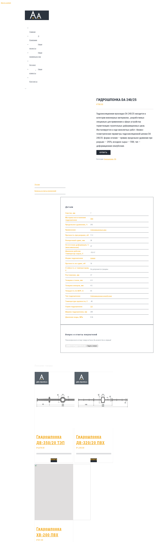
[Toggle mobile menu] (25, 88)
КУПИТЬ (54, 459)
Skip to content (6, 3)
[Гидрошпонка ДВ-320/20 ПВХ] (94, 400)
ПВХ (91, 219)
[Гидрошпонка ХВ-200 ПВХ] (54, 492)
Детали (37, 185)
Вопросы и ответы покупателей (45, 191)
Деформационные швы (98, 230)
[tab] (50, 184)
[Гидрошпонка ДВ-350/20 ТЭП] (54, 400)
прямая (92, 258)
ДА (115, 159)
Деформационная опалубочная (101, 296)
